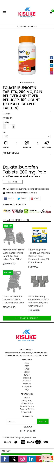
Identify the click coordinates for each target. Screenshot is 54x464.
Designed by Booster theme (26, 437)
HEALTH (27, 369)
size (4, 132)
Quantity (6, 122)
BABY (27, 366)
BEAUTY (27, 375)
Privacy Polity (26, 400)
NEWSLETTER (27, 417)
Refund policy (27, 412)
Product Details (11, 153)
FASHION (27, 378)
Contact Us (27, 386)
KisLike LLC (12, 437)
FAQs (27, 389)
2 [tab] (22, 82)
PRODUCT (27, 380)
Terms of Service (27, 409)
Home (27, 363)
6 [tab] (31, 82)
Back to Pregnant (29, 318)
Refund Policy (27, 403)
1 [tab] (20, 82)
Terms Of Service (27, 406)
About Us (27, 383)
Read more (12, 182)
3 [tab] (24, 82)
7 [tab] (33, 82)
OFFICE (27, 372)
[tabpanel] (27, 56)
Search (27, 397)
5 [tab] (29, 82)
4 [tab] (27, 82)
